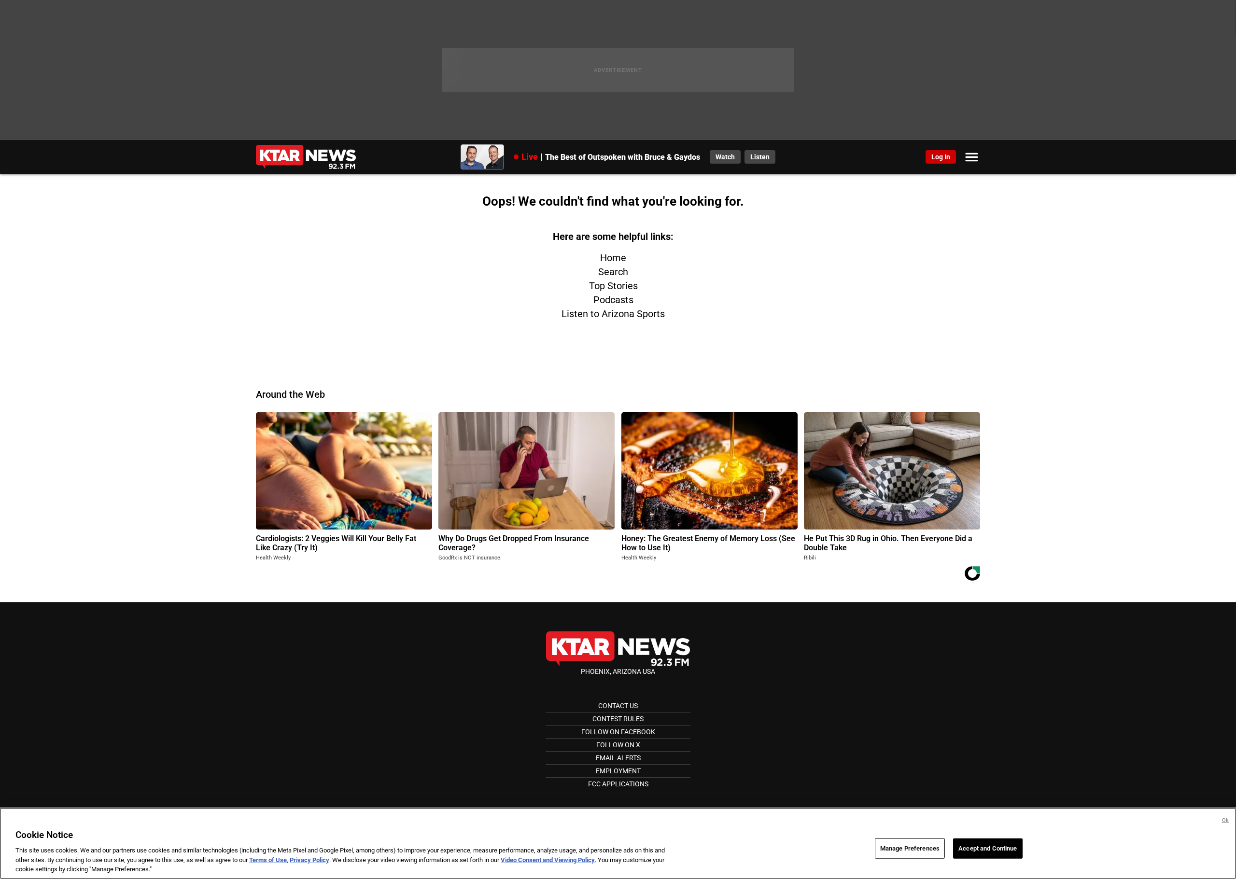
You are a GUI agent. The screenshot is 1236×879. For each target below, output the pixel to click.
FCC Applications (618, 784)
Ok (1225, 820)
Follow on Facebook (618, 732)
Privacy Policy (309, 860)
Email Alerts (618, 758)
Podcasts (613, 300)
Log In (940, 157)
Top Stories (613, 286)
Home (613, 258)
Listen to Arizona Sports (613, 314)
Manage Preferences (910, 848)
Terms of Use (268, 860)
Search (613, 272)
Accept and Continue (987, 848)
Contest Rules (618, 719)
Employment (618, 771)
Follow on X (618, 745)
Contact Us (618, 706)
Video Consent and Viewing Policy (548, 860)
